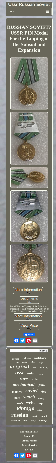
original (20, 366)
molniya (17, 391)
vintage (25, 408)
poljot (39, 410)
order (35, 379)
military (40, 358)
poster (41, 374)
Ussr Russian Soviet (29, 432)
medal (24, 362)
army (33, 420)
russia (34, 416)
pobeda (15, 359)
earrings (43, 420)
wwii (44, 416)
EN (26, 450)
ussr (19, 372)
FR (31, 450)
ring (43, 391)
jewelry (41, 398)
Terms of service (29, 445)
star (25, 420)
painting (43, 367)
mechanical (24, 384)
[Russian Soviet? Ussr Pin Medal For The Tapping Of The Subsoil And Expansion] (29, 83)
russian (19, 415)
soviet (32, 390)
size (34, 368)
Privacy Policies (29, 441)
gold (41, 384)
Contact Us (29, 436)
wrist (30, 402)
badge (41, 363)
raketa (26, 358)
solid (17, 363)
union (31, 373)
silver (33, 362)
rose (17, 397)
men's (19, 403)
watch (29, 397)
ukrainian (15, 420)
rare (24, 378)
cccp (40, 403)
